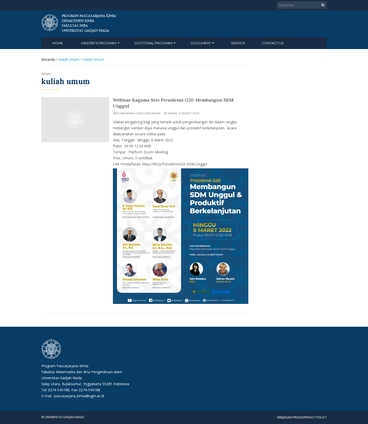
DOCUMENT (201, 43)
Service (238, 43)
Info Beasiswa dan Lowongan (136, 113)
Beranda (48, 59)
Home (57, 43)
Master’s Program (99, 43)
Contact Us (273, 43)
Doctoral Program (154, 43)
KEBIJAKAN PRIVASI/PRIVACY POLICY (302, 417)
